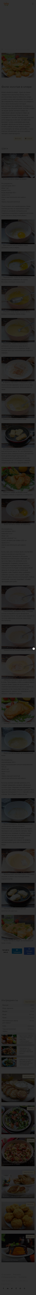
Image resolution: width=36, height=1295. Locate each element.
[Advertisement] (18, 665)
